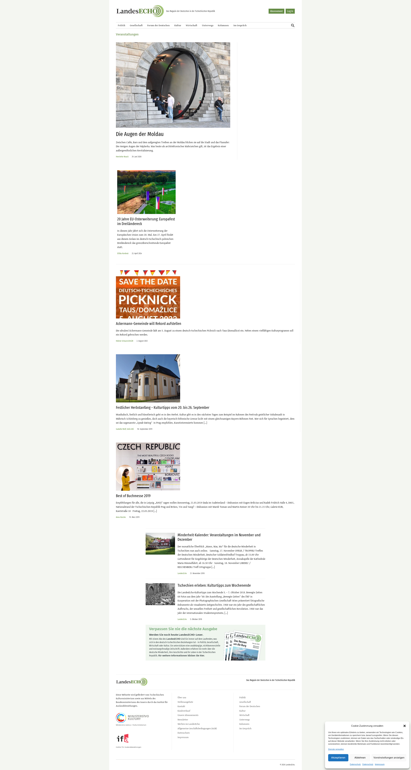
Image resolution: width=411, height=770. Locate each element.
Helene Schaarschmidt (124, 341)
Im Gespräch (240, 25)
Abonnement (276, 11)
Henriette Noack (122, 156)
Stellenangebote (185, 702)
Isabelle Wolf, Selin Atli (125, 429)
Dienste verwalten (336, 749)
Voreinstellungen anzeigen (388, 757)
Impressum (380, 764)
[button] (404, 725)
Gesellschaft (136, 25)
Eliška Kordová (122, 253)
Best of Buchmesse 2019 (133, 496)
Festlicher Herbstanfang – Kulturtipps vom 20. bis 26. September (162, 407)
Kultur (177, 25)
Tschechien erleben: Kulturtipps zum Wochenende (214, 585)
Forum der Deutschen (158, 25)
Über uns (182, 697)
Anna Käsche (121, 517)
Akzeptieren (338, 757)
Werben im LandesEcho (189, 724)
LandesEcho (182, 573)
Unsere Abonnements (188, 715)
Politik (121, 25)
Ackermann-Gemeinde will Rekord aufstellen (148, 323)
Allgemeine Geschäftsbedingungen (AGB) (197, 728)
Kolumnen (223, 25)
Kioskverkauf (184, 710)
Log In (290, 11)
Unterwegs (207, 25)
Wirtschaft (191, 25)
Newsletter (183, 719)
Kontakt (181, 706)
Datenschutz (355, 764)
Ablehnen (360, 757)
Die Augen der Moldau (140, 134)
